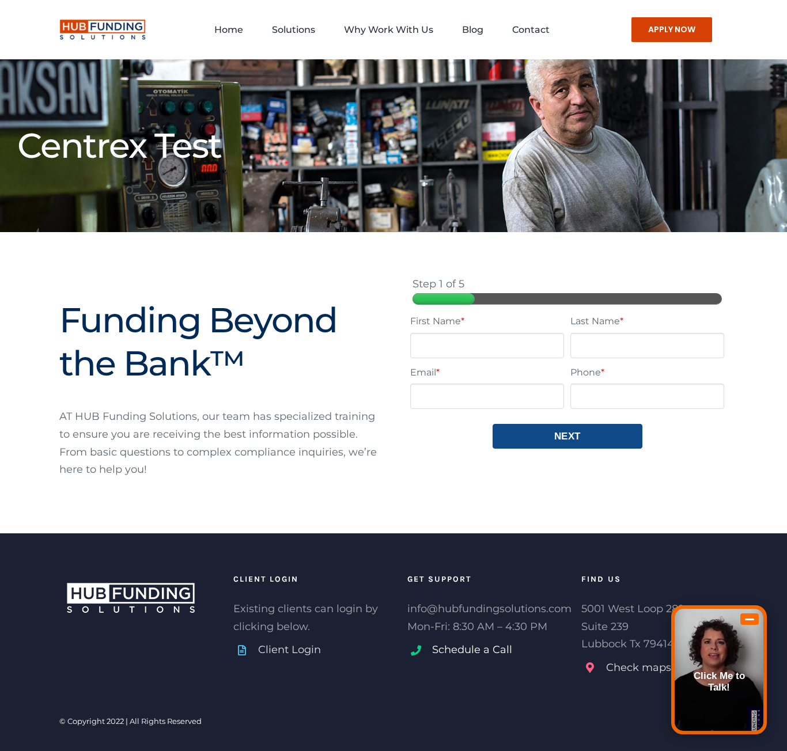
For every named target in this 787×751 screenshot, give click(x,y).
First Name (437, 321)
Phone (587, 372)
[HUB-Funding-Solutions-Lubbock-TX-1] (102, 15)
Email (425, 372)
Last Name (596, 321)
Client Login (289, 649)
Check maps (638, 667)
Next (567, 436)
